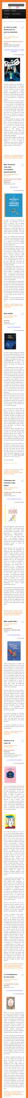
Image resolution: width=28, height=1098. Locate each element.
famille (14, 612)
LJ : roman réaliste (13, 155)
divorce (5, 1093)
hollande (15, 966)
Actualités (14, 10)
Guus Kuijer (10, 966)
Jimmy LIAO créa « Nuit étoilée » (11, 463)
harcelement (6, 472)
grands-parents (7, 156)
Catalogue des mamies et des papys (9, 482)
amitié (21, 469)
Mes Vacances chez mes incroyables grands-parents (10, 168)
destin (21, 731)
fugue (10, 471)
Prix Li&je (6, 17)
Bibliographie (7, 13)
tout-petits (6, 614)
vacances (9, 158)
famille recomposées (12, 1093)
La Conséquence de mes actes (10, 975)
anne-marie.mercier (8, 317)
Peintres (12, 472)
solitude (16, 472)
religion (9, 968)
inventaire (10, 613)
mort (12, 732)
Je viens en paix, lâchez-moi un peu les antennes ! (10, 31)
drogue (11, 965)
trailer (19, 456)
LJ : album (11, 304)
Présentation (7, 10)
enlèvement (16, 965)
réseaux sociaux (15, 1094)
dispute (7, 471)
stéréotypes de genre (17, 613)
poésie (19, 966)
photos (12, 305)
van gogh (20, 472)
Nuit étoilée (8, 313)
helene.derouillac (7, 489)
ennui (21, 304)
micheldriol (6, 625)
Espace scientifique (16, 13)
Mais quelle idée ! (11, 621)
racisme (5, 968)
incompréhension (15, 156)
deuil (8, 965)
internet (9, 1094)
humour (11, 610)
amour (5, 965)
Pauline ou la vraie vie (9, 741)
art (4, 471)
